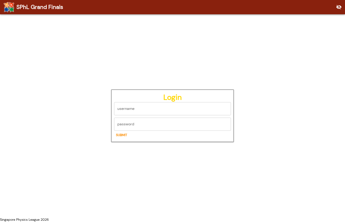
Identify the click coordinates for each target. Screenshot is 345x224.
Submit (121, 135)
